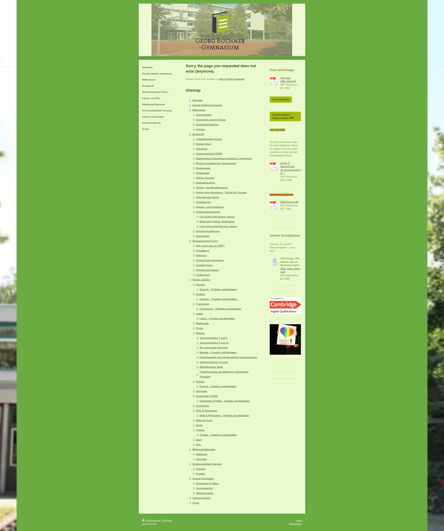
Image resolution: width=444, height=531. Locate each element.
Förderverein (203, 274)
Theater (200, 430)
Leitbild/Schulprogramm (209, 139)
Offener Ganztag (205, 177)
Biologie (200, 333)
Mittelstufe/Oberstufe (203, 449)
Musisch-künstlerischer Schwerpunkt (216, 163)
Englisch (200, 294)
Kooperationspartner (207, 124)
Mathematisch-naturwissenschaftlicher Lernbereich (224, 158)
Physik (199, 328)
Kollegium (201, 255)
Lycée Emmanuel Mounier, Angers (218, 226)
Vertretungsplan (204, 493)
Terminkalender (204, 488)
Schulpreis (201, 148)
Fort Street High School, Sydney (217, 216)
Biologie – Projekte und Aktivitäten (218, 352)
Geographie (202, 405)
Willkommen (199, 110)
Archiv (195, 502)
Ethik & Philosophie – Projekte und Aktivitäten (224, 415)
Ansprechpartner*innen (205, 241)
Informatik (201, 391)
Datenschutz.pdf (289, 202)
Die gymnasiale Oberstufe (214, 347)
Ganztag (200, 468)
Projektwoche (203, 202)
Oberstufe (201, 459)
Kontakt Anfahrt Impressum (207, 105)
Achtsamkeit (202, 173)
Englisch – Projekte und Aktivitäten (218, 299)
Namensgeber (204, 114)
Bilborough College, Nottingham (217, 221)
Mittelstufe (201, 454)
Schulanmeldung (201, 498)
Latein (199, 313)
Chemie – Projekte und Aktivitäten (218, 386)
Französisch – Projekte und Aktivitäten (220, 308)
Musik (199, 425)
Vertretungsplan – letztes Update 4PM (283, 116)
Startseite (197, 100)
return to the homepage (232, 79)
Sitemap (167, 520)
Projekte (200, 473)
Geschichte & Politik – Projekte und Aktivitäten (225, 401)
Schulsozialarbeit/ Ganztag (207, 464)
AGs (198, 444)
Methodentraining (205, 182)
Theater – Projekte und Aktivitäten (218, 434)
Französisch (202, 304)
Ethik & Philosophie (206, 410)
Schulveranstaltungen (208, 231)
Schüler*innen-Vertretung (210, 260)
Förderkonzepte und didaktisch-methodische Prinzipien (224, 374)
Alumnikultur (203, 236)
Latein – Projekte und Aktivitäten (217, 318)
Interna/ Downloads (203, 478)
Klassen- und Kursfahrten (210, 207)
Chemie (200, 381)
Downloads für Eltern (207, 483)
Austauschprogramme (208, 211)
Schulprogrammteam (207, 270)
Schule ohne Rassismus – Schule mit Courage (221, 192)
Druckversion (153, 520)
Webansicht (295, 524)
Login (299, 520)
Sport (199, 439)
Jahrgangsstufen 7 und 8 (213, 338)
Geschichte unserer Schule (211, 119)
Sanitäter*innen (204, 265)
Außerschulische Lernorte (214, 362)
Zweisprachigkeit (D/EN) (209, 153)
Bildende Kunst (204, 420)
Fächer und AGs (201, 279)
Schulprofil (198, 134)
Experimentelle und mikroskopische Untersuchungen (228, 357)
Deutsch (200, 284)
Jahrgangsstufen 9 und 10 (214, 342)
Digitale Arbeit (203, 144)
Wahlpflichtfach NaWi (211, 367)
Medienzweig (203, 168)
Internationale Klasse (207, 197)
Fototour (200, 129)
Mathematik (202, 323)
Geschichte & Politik (207, 396)
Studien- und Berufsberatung (212, 187)
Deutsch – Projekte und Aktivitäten (218, 289)
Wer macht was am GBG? (210, 245)
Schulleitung (202, 250)
